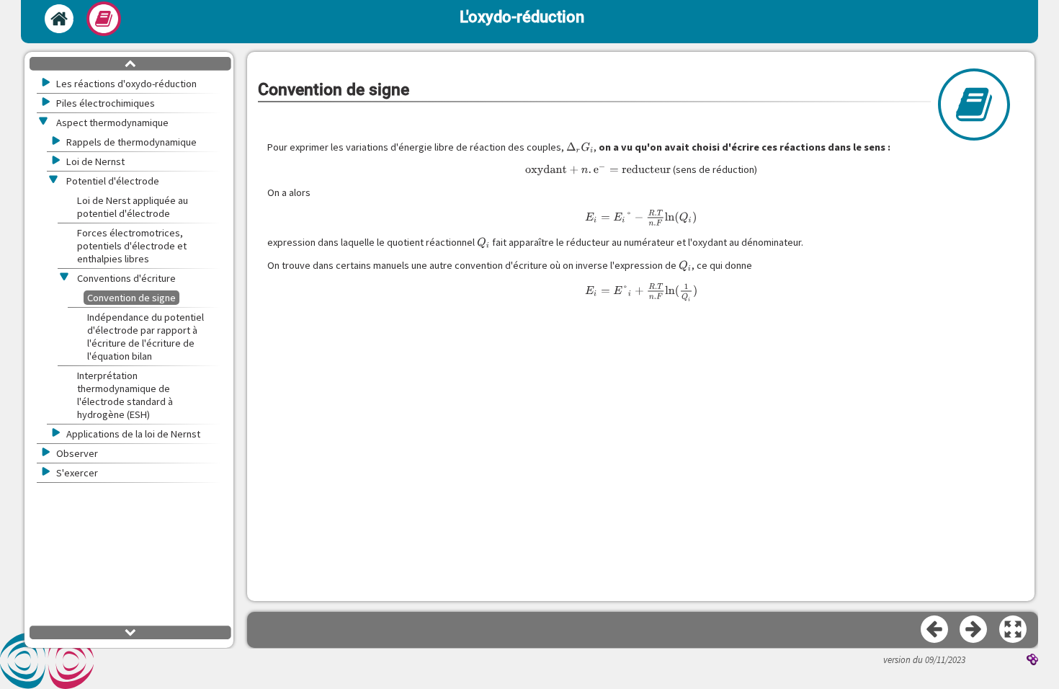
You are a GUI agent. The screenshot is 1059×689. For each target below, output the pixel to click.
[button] (1013, 629)
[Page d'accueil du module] (59, 18)
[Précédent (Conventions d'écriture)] (935, 629)
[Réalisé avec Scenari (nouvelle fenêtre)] (1032, 661)
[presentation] (580, 147)
